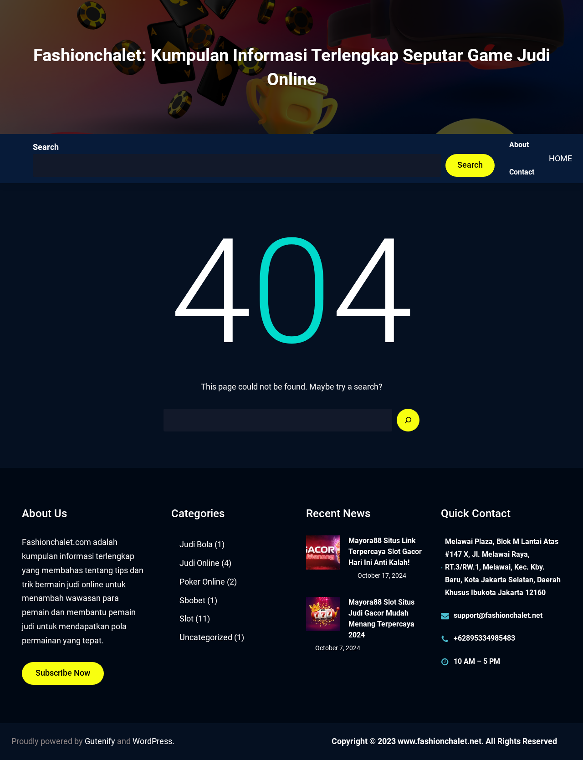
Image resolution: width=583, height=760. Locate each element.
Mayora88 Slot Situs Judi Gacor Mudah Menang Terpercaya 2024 (381, 618)
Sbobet (192, 600)
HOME (560, 158)
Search (46, 147)
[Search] (408, 420)
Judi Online (199, 563)
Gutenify (100, 741)
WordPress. (153, 741)
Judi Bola (196, 544)
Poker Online (202, 581)
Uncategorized (205, 637)
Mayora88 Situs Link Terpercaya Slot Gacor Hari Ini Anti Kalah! (385, 551)
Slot (186, 618)
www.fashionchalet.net (439, 741)
